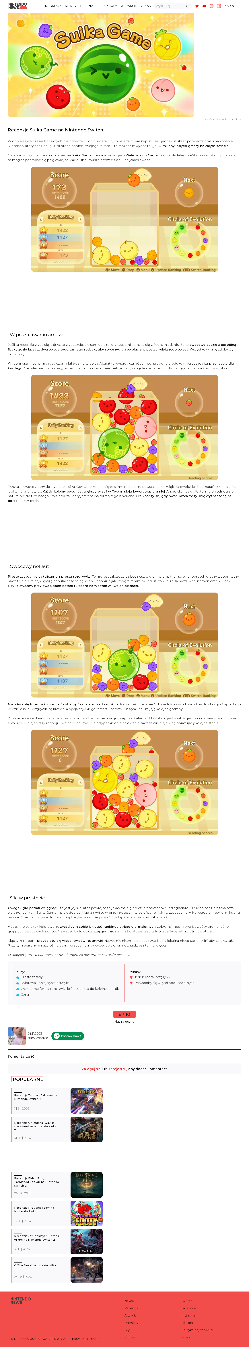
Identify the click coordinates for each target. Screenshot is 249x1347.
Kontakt (130, 1337)
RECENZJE (88, 6)
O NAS (146, 6)
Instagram (189, 1315)
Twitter (186, 1301)
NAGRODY (53, 6)
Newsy (129, 1301)
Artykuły (130, 1315)
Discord (187, 1323)
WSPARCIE (128, 6)
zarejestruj (118, 1069)
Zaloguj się (91, 1069)
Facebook (189, 1308)
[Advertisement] (124, 301)
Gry (127, 1330)
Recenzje (131, 1308)
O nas (185, 1337)
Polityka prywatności (197, 1330)
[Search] (187, 6)
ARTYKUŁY (108, 6)
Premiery (131, 1323)
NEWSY (71, 6)
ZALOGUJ (231, 6)
